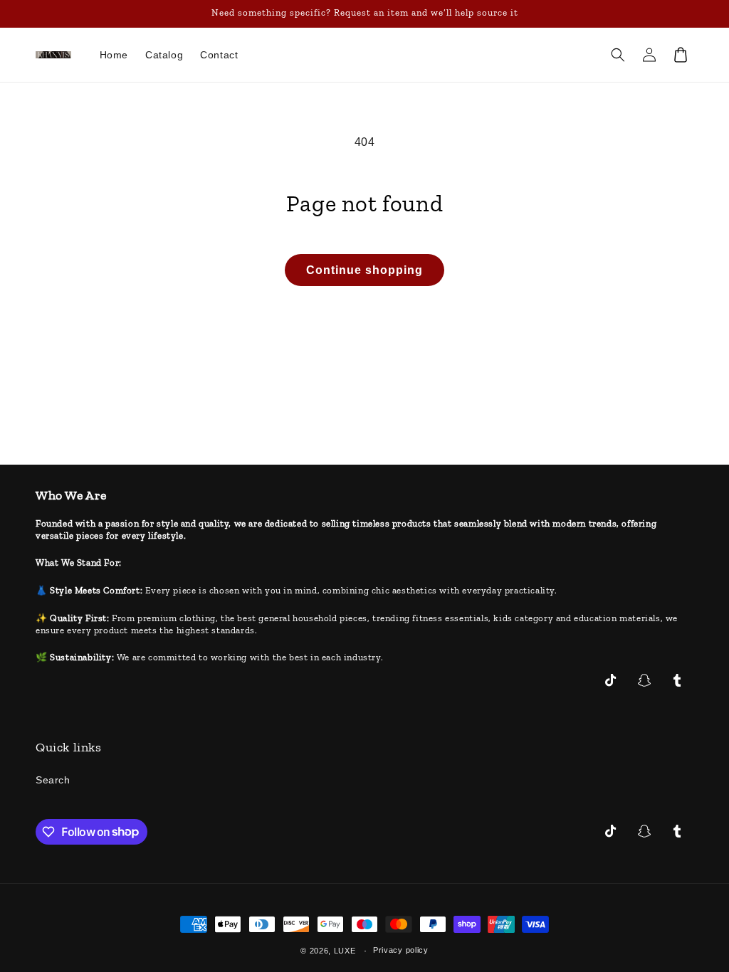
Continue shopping (364, 270)
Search (53, 780)
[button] (618, 54)
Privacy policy (401, 950)
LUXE (345, 950)
